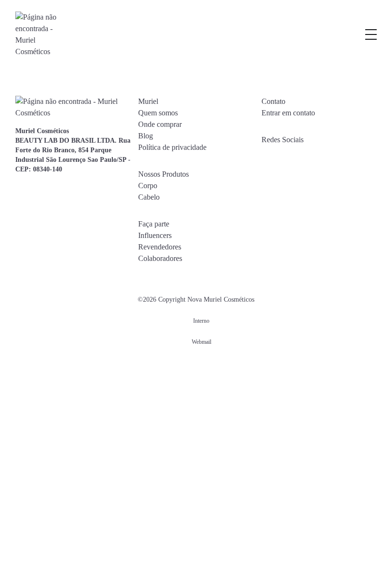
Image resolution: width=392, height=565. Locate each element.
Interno (201, 320)
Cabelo (149, 197)
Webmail (201, 342)
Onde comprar (160, 124)
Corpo (147, 185)
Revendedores (159, 247)
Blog (145, 136)
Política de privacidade (172, 147)
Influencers (155, 235)
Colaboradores (160, 258)
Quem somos (158, 113)
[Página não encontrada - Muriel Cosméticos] (36, 34)
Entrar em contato (288, 113)
